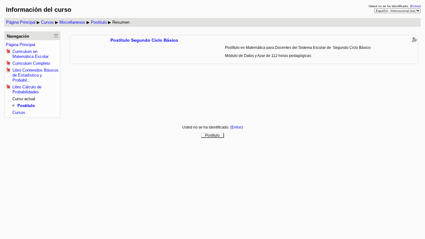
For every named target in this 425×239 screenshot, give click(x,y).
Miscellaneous (72, 22)
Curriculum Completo (31, 63)
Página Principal (20, 22)
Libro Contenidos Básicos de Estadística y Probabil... (35, 75)
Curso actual (23, 98)
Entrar (415, 6)
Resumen (120, 22)
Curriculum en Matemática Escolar (30, 54)
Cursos (47, 22)
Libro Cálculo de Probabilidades (26, 89)
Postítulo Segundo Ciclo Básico (144, 40)
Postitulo (99, 22)
